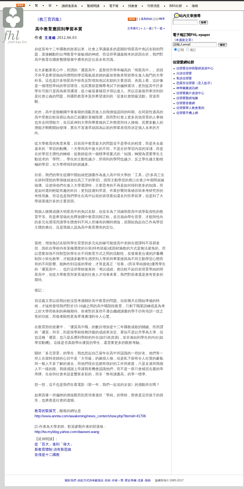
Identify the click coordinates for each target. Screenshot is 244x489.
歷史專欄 (130, 480)
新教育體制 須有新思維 (53, 449)
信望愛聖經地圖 (187, 98)
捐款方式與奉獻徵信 (90, 480)
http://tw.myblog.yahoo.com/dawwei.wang (67, 432)
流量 (140, 480)
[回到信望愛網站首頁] (15, 25)
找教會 (132, 6)
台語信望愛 (184, 73)
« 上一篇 (146, 28)
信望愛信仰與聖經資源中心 (195, 68)
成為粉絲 (146, 18)
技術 (108, 480)
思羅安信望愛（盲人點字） (195, 83)
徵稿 (195, 6)
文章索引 (133, 28)
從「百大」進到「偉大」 (54, 444)
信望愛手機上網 (187, 113)
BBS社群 (175, 6)
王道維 (50, 38)
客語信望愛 (184, 78)
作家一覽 (117, 480)
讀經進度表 (69, 6)
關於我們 (70, 480)
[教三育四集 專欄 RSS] (132, 18)
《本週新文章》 (183, 40)
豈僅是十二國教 (47, 455)
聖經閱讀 (93, 6)
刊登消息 (153, 6)
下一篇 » (159, 28)
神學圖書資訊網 (187, 88)
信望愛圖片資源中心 (190, 93)
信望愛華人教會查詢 (190, 108)
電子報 (113, 6)
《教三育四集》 (49, 19)
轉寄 (161, 18)
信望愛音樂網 (185, 103)
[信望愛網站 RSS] (20, 4)
